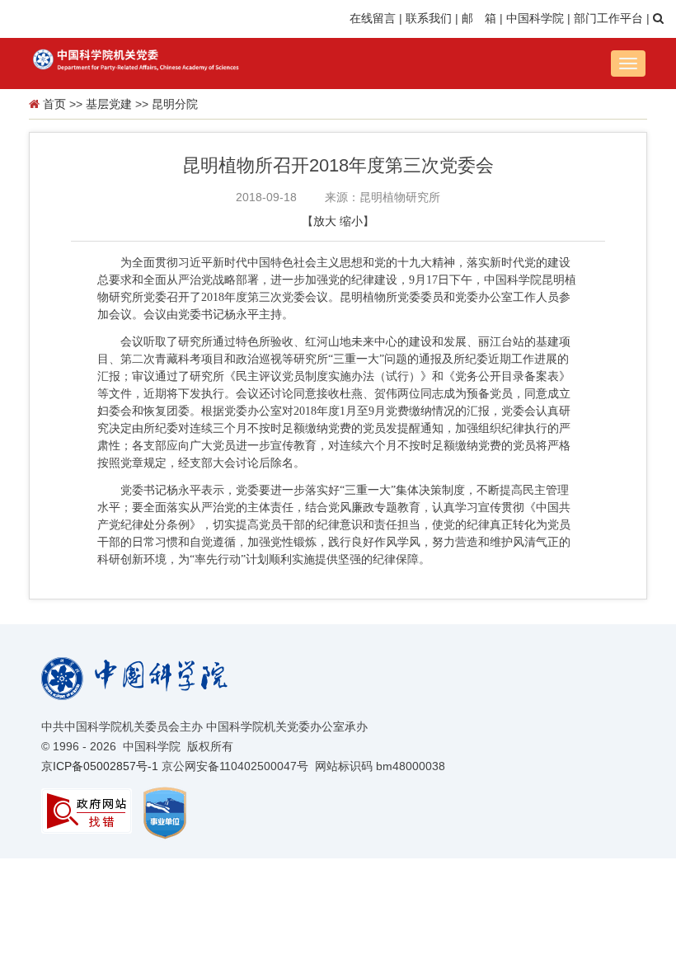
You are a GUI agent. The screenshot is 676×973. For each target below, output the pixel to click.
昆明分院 (175, 103)
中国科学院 (535, 18)
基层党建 (109, 103)
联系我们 (429, 18)
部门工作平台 (608, 18)
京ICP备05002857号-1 (99, 766)
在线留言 (373, 18)
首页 (54, 103)
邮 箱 (479, 18)
